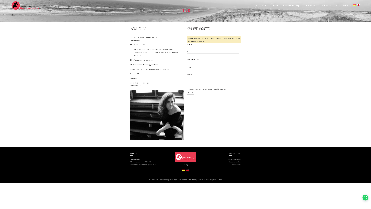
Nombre (190, 44)
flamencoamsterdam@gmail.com (145, 65)
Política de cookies (204, 180)
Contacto (346, 5)
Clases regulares (234, 159)
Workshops (236, 164)
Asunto (190, 67)
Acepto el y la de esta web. (207, 89)
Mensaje (190, 74)
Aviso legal (198, 89)
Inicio (254, 5)
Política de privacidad (211, 89)
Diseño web (217, 180)
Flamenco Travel (329, 5)
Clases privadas (235, 162)
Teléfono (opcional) (193, 59)
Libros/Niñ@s (310, 5)
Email (189, 52)
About (264, 5)
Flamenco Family (291, 5)
